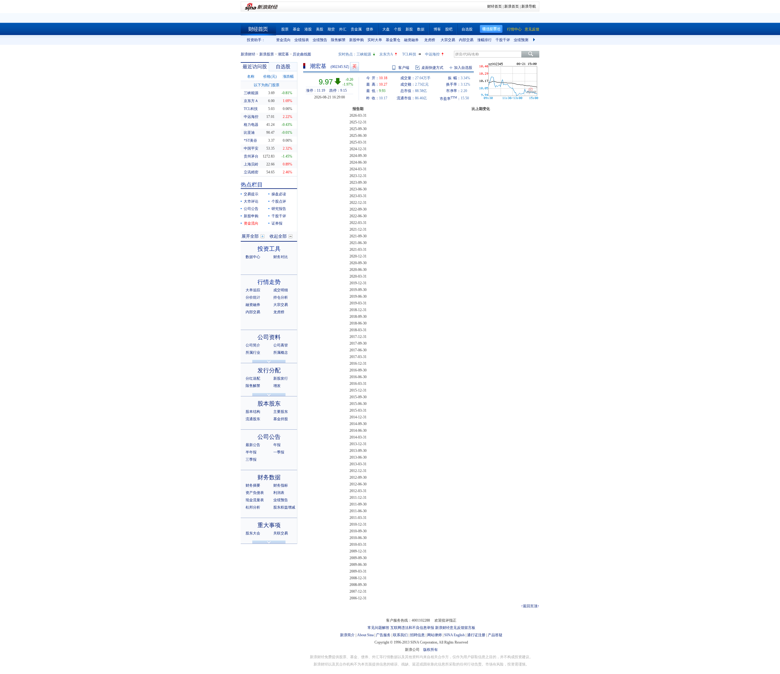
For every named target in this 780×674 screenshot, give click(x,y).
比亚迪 (249, 132)
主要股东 (280, 412)
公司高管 (280, 345)
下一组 (534, 40)
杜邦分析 (253, 507)
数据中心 (253, 257)
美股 (319, 29)
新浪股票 (266, 54)
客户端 (403, 68)
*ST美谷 (250, 140)
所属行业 (253, 352)
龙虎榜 (429, 40)
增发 (277, 386)
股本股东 (269, 403)
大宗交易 (448, 40)
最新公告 (253, 445)
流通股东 (253, 419)
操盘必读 (278, 194)
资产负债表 (255, 493)
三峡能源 (363, 54)
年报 (277, 445)
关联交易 (280, 533)
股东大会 (253, 533)
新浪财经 (248, 54)
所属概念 (280, 352)
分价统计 (253, 297)
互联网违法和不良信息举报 (412, 628)
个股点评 (278, 201)
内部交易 (466, 40)
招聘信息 (417, 635)
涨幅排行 (484, 40)
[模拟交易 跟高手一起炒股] (354, 66)
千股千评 (502, 40)
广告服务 (383, 635)
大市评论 (251, 201)
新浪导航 (528, 6)
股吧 (448, 29)
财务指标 (280, 485)
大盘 (386, 29)
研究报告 (278, 209)
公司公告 (251, 209)
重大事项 (269, 525)
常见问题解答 (378, 628)
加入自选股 (463, 68)
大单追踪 (253, 290)
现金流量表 (255, 500)
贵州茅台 (251, 156)
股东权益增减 (284, 507)
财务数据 (269, 477)
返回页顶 (530, 606)
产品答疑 (495, 635)
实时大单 (374, 40)
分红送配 (253, 378)
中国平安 (251, 148)
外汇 (342, 29)
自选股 (467, 29)
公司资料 (269, 337)
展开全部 (250, 236)
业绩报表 (301, 40)
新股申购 (356, 40)
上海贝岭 (251, 164)
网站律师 (434, 635)
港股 (308, 29)
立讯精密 (251, 172)
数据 (420, 29)
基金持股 (280, 419)
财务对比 (280, 257)
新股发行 (280, 378)
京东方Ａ (251, 101)
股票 (285, 29)
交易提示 (251, 194)
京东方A (386, 54)
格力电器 (251, 124)
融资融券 (411, 40)
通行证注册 (476, 635)
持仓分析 (280, 297)
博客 (437, 29)
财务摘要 (253, 485)
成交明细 (280, 290)
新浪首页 (511, 6)
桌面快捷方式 (432, 68)
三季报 (251, 459)
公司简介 (253, 345)
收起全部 (278, 236)
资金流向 (283, 40)
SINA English (454, 635)
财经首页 (494, 6)
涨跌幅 (288, 76)
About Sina (365, 635)
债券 (369, 29)
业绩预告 (320, 40)
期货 (331, 29)
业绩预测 (521, 40)
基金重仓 (393, 40)
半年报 (251, 452)
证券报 (276, 223)
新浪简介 (347, 635)
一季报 (278, 452)
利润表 (278, 493)
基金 (296, 29)
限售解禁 (338, 40)
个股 (397, 29)
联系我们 (400, 635)
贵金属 (356, 29)
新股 (409, 29)
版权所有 (430, 649)
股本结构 (253, 412)
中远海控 (432, 54)
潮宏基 (283, 54)
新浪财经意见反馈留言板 (455, 628)
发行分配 (269, 370)
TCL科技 (409, 54)
